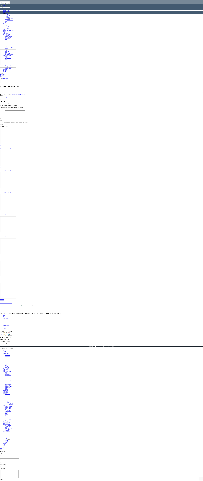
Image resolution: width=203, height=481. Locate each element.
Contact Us (5, 319)
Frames (6, 376)
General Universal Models (15, 94)
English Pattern (7, 356)
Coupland (6, 363)
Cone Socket (7, 399)
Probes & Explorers (8, 407)
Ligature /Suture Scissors (9, 380)
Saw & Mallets (7, 426)
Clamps (6, 373)
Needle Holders (7, 385)
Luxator (6, 361)
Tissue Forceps (7, 387)
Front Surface (11, 404)
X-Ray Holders (7, 429)
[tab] (103, 97)
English (4, 3)
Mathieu (6, 388)
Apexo (6, 362)
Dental (6, 435)
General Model (7, 394)
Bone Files (6, 414)
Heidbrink (6, 366)
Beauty (6, 437)
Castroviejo (6, 381)
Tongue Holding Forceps (9, 386)
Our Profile (6, 440)
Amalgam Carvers (6, 10)
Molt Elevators (7, 360)
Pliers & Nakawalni (8, 425)
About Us (4, 316)
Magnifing (8, 401)
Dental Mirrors (5, 329)
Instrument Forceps (8, 384)
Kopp (6, 365)
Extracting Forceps (6, 325)
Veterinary (6, 438)
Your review (2, 116)
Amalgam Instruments (6, 11)
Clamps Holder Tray (8, 375)
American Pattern (7, 354)
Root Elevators (22, 94)
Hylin (6, 364)
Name (1, 118)
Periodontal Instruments (9, 406)
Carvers (6, 409)
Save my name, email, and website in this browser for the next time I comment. (15, 122)
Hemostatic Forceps (8, 383)
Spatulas (6, 427)
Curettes (6, 413)
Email (1, 120)
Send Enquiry (101, 92)
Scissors (4, 328)
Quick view (2, 145)
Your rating (2, 109)
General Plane (9, 395)
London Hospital (7, 367)
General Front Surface (12, 397)
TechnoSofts (112, 346)
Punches (6, 372)
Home (4, 315)
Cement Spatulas (7, 410)
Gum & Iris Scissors (8, 379)
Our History (7, 441)
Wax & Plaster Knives (8, 428)
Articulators (7, 430)
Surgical (6, 436)
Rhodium (8, 402)
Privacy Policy (5, 318)
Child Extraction (7, 355)
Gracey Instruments (8, 66)
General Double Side (12, 398)
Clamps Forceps (7, 374)
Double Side (11, 403)
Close (1, 448)
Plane (8, 400)
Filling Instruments (8, 408)
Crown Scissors (7, 378)
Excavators (6, 412)
